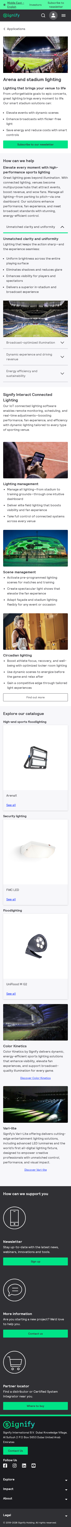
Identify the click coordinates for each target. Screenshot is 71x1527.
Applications (16, 29)
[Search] (43, 15)
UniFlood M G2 (16, 984)
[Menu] (63, 15)
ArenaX (11, 795)
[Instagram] (15, 1465)
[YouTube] (34, 1465)
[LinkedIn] (24, 1465)
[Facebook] (5, 1465)
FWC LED (12, 890)
